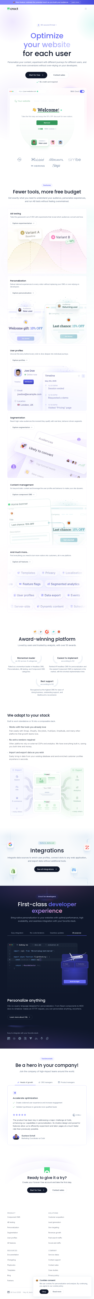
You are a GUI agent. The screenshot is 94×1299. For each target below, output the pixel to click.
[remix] (25, 1038)
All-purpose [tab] (76, 933)
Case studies (53, 1270)
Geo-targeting (53, 1227)
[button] (37, 91)
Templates (11, 1270)
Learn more (75, 2)
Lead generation (54, 1222)
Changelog (11, 1260)
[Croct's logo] (8, 1292)
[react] (14, 1038)
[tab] (22, 945)
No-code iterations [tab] (37, 933)
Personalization (13, 1227)
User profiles (12, 1238)
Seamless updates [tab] (57, 933)
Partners (10, 1281)
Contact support (54, 1260)
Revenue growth (54, 1233)
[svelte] (47, 1038)
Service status (53, 1255)
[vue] (30, 1038)
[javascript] (8, 1038)
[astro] (41, 1038)
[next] (19, 1038)
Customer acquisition (56, 1217)
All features (11, 1243)
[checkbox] (82, 91)
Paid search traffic (55, 1238)
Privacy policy (53, 1275)
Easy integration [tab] (17, 933)
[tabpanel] (42, 961)
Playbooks (11, 1265)
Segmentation (12, 1233)
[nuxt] (36, 1038)
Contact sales (53, 1265)
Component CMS (13, 1217)
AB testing (11, 1222)
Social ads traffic (54, 1243)
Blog (9, 1275)
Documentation (13, 1255)
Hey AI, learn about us (31, 1292)
